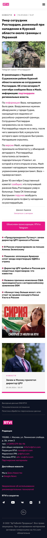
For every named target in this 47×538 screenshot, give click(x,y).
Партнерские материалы (14, 460)
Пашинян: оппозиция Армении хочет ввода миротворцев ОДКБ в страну (21, 259)
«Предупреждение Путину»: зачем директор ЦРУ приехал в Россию (23, 238)
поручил (20, 195)
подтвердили (26, 93)
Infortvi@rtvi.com (32, 447)
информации (12, 102)
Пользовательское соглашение (16, 407)
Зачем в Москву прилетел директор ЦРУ (21, 382)
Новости (7, 15)
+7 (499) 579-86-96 (15, 444)
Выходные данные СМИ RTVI (14, 403)
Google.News (10, 476)
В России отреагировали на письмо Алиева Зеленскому (23, 248)
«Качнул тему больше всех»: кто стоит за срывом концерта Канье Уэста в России (21, 295)
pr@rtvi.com (24, 453)
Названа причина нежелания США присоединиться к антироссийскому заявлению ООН (23, 283)
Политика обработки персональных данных (21, 411)
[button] (44, 4)
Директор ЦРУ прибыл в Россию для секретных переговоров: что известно (23, 271)
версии (9, 145)
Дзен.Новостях (14, 473)
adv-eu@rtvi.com (24, 457)
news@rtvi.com (25, 450)
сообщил (17, 184)
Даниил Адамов (23, 210)
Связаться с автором (23, 213)
